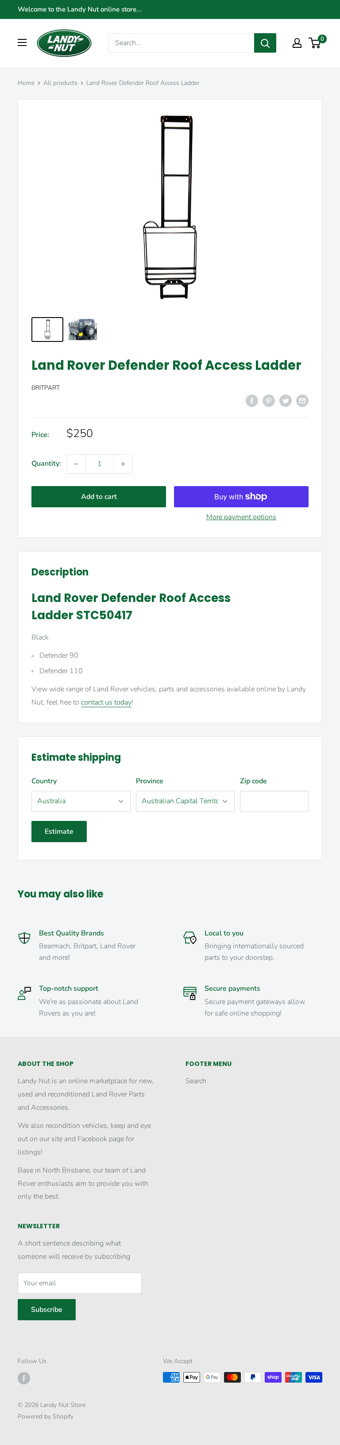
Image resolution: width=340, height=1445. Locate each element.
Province (149, 781)
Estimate (59, 831)
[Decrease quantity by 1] (76, 464)
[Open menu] (22, 42)
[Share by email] (302, 400)
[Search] (265, 43)
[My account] (297, 43)
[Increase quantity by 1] (123, 464)
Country (44, 781)
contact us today (106, 702)
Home (26, 83)
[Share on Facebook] (252, 400)
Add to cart (99, 497)
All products (60, 83)
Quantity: (46, 463)
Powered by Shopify (45, 1416)
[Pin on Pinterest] (269, 400)
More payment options (241, 517)
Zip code (253, 781)
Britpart (45, 387)
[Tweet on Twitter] (285, 400)
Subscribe (46, 1310)
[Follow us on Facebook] (24, 1378)
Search (195, 1081)
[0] (315, 43)
